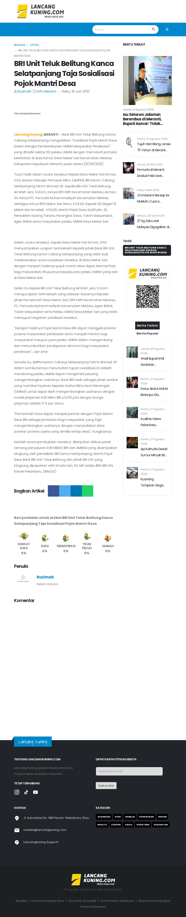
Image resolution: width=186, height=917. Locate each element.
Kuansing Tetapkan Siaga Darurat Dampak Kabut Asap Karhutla (153, 482)
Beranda (20, 45)
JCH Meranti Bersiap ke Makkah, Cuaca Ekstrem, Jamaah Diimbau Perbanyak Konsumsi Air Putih (153, 199)
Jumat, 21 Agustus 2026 (138, 109)
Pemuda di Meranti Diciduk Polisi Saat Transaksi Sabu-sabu (152, 173)
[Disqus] (65, 664)
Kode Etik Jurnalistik (82, 901)
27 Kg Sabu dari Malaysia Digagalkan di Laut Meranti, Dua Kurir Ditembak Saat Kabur (153, 224)
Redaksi (21, 901)
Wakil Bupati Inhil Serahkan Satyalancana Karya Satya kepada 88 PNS (152, 362)
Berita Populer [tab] (148, 333)
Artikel (34, 45)
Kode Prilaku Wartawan (117, 901)
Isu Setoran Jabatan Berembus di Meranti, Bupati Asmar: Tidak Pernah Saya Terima (142, 119)
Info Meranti (46, 91)
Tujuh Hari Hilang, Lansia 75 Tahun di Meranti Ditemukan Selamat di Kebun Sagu (154, 147)
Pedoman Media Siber (48, 901)
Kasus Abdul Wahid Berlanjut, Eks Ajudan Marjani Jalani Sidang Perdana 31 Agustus (154, 392)
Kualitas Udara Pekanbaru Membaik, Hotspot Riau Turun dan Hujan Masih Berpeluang (154, 422)
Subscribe (106, 786)
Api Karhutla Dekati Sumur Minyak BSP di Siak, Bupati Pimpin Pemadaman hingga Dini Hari (154, 452)
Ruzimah (24, 91)
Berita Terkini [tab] (147, 325)
